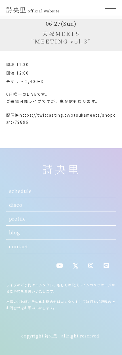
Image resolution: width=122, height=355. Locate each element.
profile (17, 218)
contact (18, 246)
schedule (20, 191)
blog (14, 232)
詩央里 (33, 9)
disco (15, 204)
